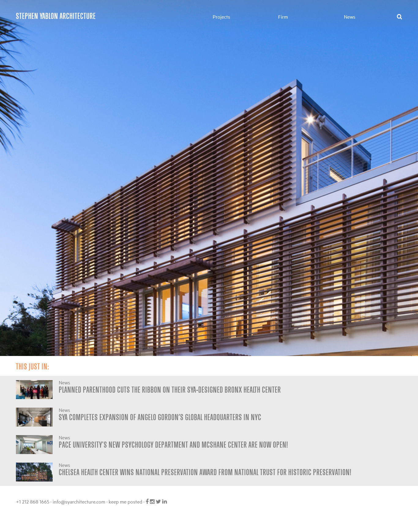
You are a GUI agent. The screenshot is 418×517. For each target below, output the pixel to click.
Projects (221, 16)
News (349, 16)
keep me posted (125, 501)
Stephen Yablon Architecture (56, 15)
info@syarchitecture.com (79, 501)
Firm (283, 16)
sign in (177, 501)
